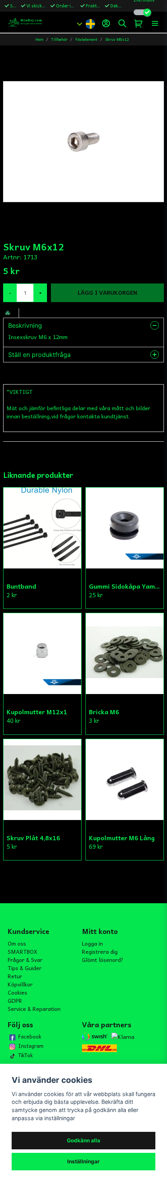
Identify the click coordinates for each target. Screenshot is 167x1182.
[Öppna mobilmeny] (155, 23)
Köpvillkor (20, 984)
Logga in (92, 943)
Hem (39, 39)
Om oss (17, 943)
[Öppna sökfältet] (122, 23)
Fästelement (86, 39)
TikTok (25, 1055)
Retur (15, 976)
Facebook (29, 1036)
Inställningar (83, 1161)
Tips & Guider (25, 967)
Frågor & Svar (25, 959)
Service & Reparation (34, 1008)
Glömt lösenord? (103, 959)
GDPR (15, 1000)
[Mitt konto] (106, 23)
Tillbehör (59, 39)
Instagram (30, 1046)
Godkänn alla (83, 1140)
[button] (90, 23)
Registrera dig (100, 951)
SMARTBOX (22, 951)
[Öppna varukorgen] (138, 23)
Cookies (17, 992)
